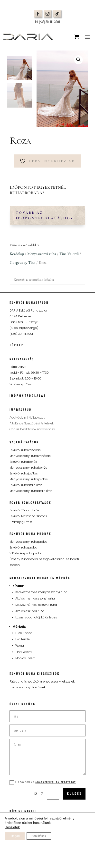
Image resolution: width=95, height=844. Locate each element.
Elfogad (15, 836)
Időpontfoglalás (28, 395)
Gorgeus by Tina (22, 262)
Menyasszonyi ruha (41, 253)
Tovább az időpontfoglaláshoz (45, 215)
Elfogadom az (45, 782)
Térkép (17, 345)
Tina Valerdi (69, 253)
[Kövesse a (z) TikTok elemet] (57, 13)
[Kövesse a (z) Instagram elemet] (47, 13)
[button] (78, 59)
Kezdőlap (17, 253)
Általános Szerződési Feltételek (32, 423)
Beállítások (38, 836)
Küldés (74, 793)
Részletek (12, 827)
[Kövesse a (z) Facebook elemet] (38, 13)
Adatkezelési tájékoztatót (55, 782)
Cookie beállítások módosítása (32, 429)
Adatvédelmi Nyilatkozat (27, 417)
